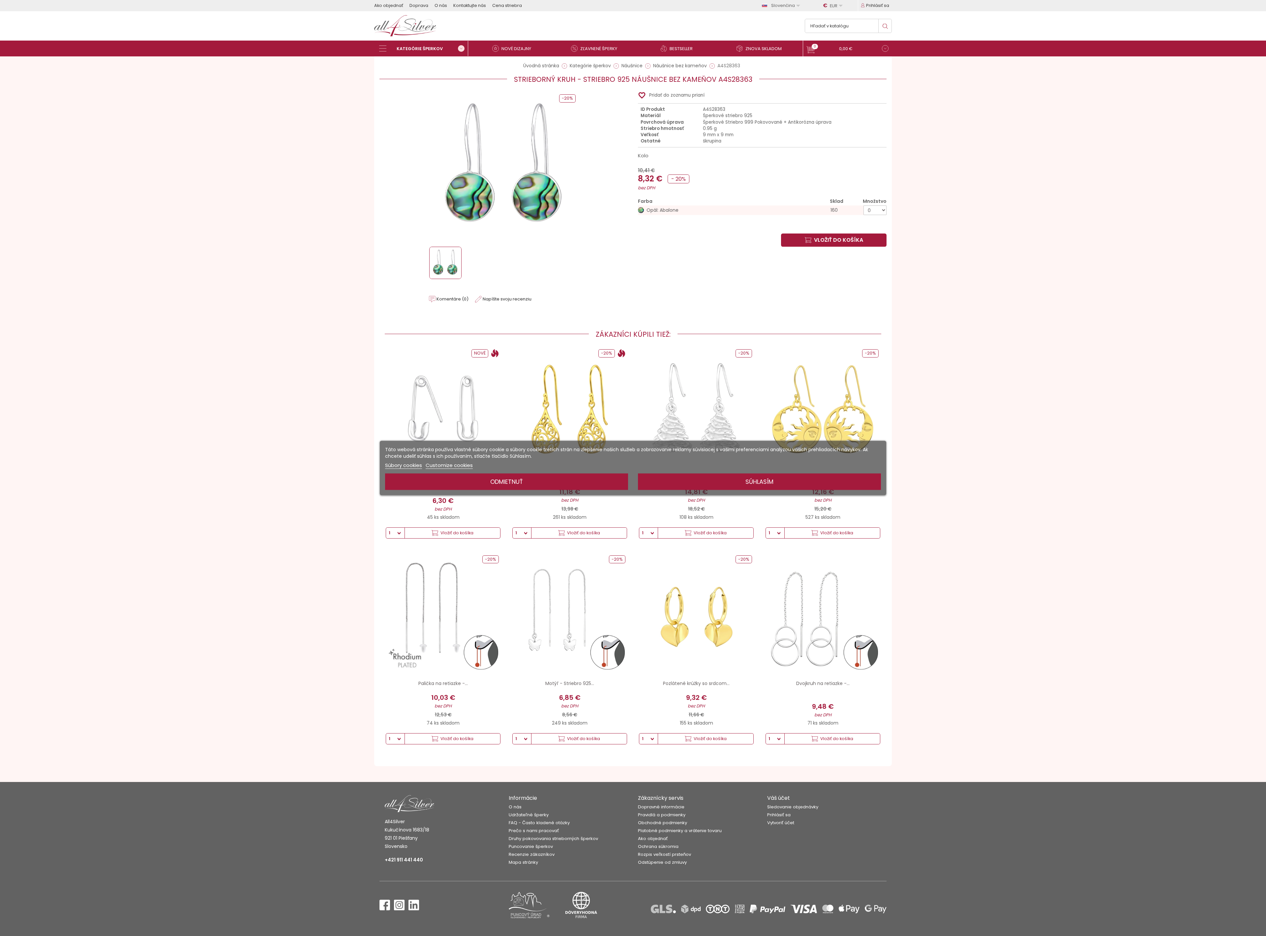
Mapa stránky (523, 862)
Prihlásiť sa (779, 815)
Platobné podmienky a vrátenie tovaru (680, 830)
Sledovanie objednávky (792, 807)
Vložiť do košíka (838, 240)
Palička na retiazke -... (443, 683)
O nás (441, 5)
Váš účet (778, 798)
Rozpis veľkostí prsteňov (664, 854)
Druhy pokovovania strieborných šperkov (553, 838)
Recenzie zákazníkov (532, 854)
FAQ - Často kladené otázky (539, 823)
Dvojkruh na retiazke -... (823, 683)
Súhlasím (759, 482)
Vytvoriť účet (780, 823)
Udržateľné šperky (529, 815)
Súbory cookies (403, 465)
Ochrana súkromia (658, 846)
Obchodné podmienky (662, 823)
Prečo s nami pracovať (534, 830)
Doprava (418, 5)
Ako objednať (388, 5)
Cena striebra (507, 5)
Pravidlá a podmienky (661, 815)
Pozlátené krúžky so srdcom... (696, 683)
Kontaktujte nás (469, 5)
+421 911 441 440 (404, 860)
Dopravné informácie (661, 807)
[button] (847, 49)
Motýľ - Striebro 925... (569, 683)
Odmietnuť (506, 482)
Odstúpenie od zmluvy (662, 862)
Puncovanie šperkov (531, 846)
